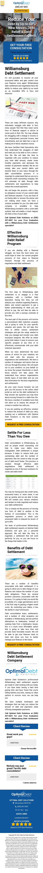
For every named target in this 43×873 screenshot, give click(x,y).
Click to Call (22, 11)
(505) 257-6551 (21, 7)
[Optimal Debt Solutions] (21, 794)
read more (14, 743)
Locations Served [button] (21, 818)
